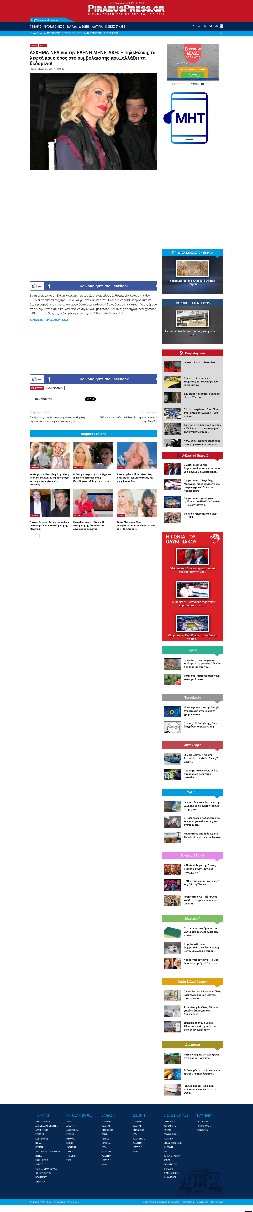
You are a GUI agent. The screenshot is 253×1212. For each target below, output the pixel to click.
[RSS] (204, 27)
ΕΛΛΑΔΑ (72, 26)
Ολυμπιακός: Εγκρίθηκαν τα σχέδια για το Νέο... (192, 637)
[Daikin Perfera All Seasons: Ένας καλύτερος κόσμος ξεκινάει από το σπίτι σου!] (172, 995)
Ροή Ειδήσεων (195, 353)
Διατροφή (192, 1044)
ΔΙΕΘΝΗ (84, 26)
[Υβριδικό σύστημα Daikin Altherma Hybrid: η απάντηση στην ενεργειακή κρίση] (172, 1026)
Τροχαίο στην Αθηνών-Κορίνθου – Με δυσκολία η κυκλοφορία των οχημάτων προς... (202, 428)
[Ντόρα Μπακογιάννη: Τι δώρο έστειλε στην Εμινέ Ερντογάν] (172, 963)
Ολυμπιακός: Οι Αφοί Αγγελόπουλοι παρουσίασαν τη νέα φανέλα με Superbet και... (202, 468)
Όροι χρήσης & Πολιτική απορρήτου (161, 1201)
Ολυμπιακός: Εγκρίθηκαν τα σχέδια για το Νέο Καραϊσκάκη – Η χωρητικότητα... (202, 501)
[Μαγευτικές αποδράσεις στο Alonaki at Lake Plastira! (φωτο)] (172, 837)
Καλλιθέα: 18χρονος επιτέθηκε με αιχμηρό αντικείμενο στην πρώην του (202, 444)
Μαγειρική (192, 918)
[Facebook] (193, 27)
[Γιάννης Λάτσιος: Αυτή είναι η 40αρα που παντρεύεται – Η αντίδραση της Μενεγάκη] (50, 503)
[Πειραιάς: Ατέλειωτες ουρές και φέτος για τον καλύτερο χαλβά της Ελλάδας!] (192, 318)
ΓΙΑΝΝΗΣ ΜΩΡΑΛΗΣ (92, 33)
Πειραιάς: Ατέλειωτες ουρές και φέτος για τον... (192, 333)
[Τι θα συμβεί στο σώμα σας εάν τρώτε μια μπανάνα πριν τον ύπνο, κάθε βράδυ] (172, 1074)
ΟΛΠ (115, 33)
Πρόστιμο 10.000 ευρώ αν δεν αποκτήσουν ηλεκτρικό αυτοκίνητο (201, 774)
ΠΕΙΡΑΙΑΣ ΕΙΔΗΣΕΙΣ (71, 33)
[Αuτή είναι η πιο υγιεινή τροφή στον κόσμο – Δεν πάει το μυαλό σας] (172, 1058)
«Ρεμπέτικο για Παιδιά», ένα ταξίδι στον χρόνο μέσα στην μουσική (201, 900)
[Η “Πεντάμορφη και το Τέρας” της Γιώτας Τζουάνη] (172, 885)
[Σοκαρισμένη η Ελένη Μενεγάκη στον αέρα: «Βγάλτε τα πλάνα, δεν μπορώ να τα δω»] (137, 455)
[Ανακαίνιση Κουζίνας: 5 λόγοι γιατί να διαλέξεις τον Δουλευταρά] (172, 1011)
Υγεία (193, 650)
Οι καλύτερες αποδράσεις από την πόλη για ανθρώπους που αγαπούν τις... (202, 821)
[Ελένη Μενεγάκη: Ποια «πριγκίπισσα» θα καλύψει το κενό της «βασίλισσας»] (137, 503)
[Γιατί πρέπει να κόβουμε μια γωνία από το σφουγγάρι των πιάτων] (172, 932)
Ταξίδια (192, 792)
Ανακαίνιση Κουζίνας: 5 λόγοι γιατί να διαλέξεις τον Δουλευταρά (201, 1010)
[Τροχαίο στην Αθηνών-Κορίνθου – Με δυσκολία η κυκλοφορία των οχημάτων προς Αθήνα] (172, 429)
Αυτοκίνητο (192, 745)
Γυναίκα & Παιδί (192, 855)
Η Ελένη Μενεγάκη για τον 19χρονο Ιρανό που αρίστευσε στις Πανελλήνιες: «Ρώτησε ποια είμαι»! (92, 477)
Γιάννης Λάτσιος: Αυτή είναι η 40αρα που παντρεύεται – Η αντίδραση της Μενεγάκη (49, 525)
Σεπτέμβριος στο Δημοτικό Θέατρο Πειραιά (192, 282)
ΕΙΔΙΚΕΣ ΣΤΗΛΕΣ (115, 26)
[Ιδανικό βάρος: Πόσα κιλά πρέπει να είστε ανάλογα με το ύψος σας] (172, 1090)
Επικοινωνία (217, 1201)
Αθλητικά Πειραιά (195, 455)
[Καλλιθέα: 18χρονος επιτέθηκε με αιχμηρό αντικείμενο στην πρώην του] (172, 444)
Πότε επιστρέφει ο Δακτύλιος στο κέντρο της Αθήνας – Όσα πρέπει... (201, 413)
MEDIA (43, 46)
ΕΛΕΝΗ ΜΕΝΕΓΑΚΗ (54, 388)
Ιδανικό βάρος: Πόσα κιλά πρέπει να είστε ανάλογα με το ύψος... (202, 1089)
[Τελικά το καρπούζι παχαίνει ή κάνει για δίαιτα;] (172, 679)
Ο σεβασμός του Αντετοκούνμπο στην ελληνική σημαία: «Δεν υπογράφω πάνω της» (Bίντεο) (57, 419)
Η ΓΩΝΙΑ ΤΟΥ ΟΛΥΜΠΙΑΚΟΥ (181, 539)
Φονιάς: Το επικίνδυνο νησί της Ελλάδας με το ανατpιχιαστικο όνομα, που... (202, 806)
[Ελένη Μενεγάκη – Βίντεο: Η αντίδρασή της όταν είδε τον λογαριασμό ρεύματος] (93, 503)
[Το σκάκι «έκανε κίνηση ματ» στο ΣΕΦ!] (172, 517)
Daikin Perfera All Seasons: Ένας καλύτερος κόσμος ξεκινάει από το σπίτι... (202, 995)
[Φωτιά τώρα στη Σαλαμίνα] (172, 366)
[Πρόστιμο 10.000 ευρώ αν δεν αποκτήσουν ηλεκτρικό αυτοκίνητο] (172, 774)
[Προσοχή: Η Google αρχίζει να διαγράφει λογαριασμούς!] (172, 727)
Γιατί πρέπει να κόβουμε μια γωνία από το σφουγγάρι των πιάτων (201, 932)
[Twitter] (210, 27)
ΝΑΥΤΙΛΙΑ (97, 26)
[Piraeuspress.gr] (126, 9)
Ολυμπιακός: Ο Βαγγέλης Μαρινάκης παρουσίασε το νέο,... (193, 603)
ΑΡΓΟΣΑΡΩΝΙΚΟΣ (54, 26)
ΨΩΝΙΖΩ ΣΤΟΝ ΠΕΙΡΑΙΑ (195, 303)
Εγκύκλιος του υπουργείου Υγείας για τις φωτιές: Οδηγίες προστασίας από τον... (202, 663)
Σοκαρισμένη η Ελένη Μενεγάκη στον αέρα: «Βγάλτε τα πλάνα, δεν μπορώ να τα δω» (135, 477)
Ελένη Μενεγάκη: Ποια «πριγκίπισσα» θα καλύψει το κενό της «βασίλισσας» (136, 525)
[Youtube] (216, 27)
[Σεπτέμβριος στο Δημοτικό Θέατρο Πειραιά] (192, 268)
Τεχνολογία (192, 697)
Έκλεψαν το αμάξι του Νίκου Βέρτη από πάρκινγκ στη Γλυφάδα (128, 419)
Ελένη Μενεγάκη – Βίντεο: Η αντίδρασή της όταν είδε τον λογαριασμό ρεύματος (88, 525)
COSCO (108, 33)
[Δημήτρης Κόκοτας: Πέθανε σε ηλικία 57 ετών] (172, 397)
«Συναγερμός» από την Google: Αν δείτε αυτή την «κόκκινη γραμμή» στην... (202, 711)
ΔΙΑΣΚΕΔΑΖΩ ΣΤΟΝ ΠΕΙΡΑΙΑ (195, 252)
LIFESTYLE (35, 467)
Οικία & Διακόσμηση (193, 981)
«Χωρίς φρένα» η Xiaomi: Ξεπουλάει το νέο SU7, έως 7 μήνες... (201, 758)
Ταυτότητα (188, 1201)
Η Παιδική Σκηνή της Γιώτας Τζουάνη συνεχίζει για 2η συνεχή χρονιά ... (200, 869)
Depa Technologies (69, 1201)
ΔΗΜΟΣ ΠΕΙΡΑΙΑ (52, 33)
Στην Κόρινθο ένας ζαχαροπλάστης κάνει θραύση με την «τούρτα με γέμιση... (201, 947)
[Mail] (199, 27)
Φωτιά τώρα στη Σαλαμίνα (199, 362)
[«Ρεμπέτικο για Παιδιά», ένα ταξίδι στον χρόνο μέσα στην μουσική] (172, 900)
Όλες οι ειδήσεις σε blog (44, 20)
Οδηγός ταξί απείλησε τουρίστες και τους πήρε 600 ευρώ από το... (201, 381)
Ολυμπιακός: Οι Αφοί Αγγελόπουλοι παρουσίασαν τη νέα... (193, 570)
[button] (220, 36)
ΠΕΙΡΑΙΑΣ (35, 26)
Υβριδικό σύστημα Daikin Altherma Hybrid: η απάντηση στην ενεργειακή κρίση (200, 1026)
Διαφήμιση (202, 1201)
